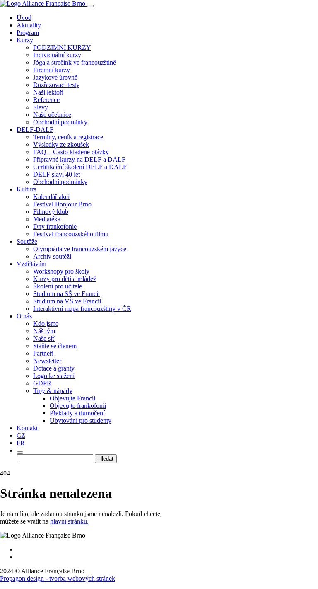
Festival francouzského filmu (70, 234)
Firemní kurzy (51, 69)
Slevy (40, 107)
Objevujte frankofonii (78, 405)
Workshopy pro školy (61, 271)
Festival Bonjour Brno (62, 204)
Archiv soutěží (52, 256)
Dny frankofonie (55, 226)
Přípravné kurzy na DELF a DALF (79, 159)
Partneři (43, 353)
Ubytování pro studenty (80, 420)
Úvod (24, 17)
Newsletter (47, 360)
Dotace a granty (54, 368)
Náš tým (44, 330)
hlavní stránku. (69, 521)
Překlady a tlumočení (77, 413)
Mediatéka (46, 219)
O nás (24, 316)
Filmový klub (50, 211)
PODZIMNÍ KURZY (62, 47)
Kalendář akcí (51, 196)
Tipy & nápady (52, 390)
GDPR (42, 383)
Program (28, 32)
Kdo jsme (45, 323)
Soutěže (27, 241)
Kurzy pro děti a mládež (64, 278)
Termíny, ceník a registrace (68, 137)
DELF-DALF (35, 129)
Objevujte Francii (72, 398)
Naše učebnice (52, 114)
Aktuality (29, 25)
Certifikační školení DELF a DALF (80, 166)
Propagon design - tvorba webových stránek (57, 578)
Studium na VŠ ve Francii (67, 301)
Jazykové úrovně (55, 77)
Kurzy (25, 40)
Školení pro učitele (57, 286)
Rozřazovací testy (56, 84)
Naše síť (44, 338)
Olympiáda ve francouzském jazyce (79, 248)
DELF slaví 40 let (56, 174)
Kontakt (27, 427)
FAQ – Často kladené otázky (71, 151)
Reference (46, 99)
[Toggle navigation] (90, 6)
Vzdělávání (31, 263)
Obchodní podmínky (60, 122)
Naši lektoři (48, 92)
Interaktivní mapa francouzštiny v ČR (82, 308)
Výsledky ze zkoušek (61, 144)
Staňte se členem (55, 345)
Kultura (26, 189)
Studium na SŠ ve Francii (66, 293)
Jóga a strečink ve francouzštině (74, 62)
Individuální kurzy (57, 54)
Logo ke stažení (54, 375)
